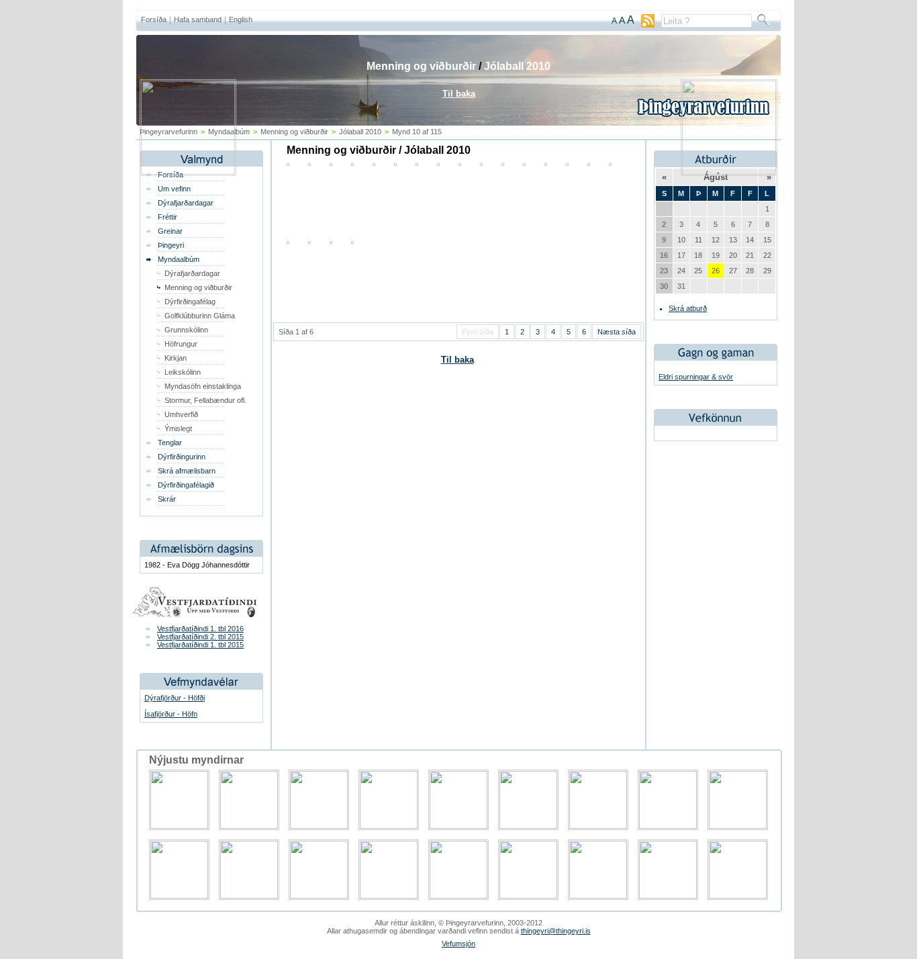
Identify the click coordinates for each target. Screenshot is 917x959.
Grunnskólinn (186, 330)
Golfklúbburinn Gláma (199, 316)
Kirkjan (175, 358)
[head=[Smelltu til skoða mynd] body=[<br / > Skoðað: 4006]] (352, 241)
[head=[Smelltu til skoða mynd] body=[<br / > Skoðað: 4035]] (331, 241)
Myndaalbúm (178, 259)
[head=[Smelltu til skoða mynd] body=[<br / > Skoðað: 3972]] (288, 241)
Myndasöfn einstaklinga (202, 386)
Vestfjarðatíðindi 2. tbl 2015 (200, 637)
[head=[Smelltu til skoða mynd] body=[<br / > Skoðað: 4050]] (309, 241)
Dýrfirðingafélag (189, 302)
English (240, 19)
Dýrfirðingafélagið (186, 485)
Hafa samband (198, 19)
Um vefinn (174, 189)
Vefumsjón (458, 944)
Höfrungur (180, 344)
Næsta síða (616, 332)
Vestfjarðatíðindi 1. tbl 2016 (200, 629)
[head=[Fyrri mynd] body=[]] (188, 172)
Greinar (170, 231)
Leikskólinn (182, 372)
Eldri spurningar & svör (696, 377)
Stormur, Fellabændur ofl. (205, 400)
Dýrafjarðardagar (185, 203)
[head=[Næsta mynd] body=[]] (729, 172)
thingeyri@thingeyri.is (556, 931)
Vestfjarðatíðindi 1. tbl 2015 (200, 645)
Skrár (167, 499)
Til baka (457, 360)
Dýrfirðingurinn (181, 457)
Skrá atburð (688, 308)
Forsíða (153, 19)
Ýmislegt (178, 428)
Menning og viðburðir (198, 287)
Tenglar (170, 443)
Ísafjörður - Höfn (170, 714)
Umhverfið (181, 414)
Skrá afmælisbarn (186, 471)
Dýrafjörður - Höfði (174, 698)
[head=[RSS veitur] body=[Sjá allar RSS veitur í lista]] (648, 25)
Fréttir (167, 217)
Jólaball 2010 (517, 66)
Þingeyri (171, 245)
